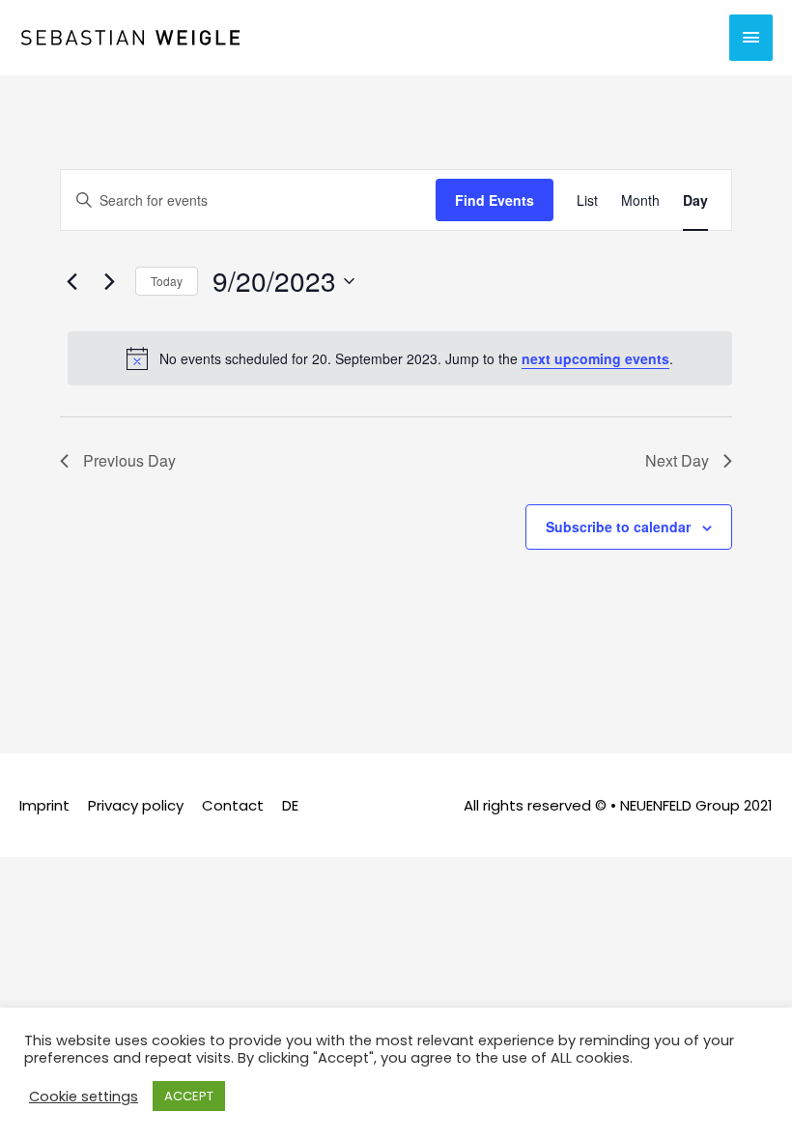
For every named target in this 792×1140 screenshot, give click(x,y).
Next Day (677, 460)
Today (167, 280)
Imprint (44, 805)
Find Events (494, 200)
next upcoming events (595, 358)
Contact (233, 805)
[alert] (400, 358)
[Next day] (109, 281)
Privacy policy (136, 805)
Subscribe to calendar (618, 526)
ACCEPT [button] (188, 1096)
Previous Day (129, 460)
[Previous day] (71, 281)
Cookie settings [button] (83, 1096)
